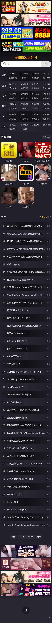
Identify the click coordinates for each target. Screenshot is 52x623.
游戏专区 (46, 73)
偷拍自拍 (24, 94)
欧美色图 (35, 104)
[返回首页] (48, 617)
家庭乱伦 (24, 114)
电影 (4, 95)
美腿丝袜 (12, 108)
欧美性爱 (46, 94)
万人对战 (35, 73)
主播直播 (35, 88)
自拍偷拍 (24, 84)
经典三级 (24, 98)
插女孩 (13, 124)
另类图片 (46, 108)
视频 (4, 85)
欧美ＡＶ (35, 84)
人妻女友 (35, 114)
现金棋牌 (35, 78)
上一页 (21, 537)
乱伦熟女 (35, 98)
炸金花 (24, 78)
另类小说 (24, 118)
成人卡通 (35, 94)
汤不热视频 (46, 124)
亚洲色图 (24, 104)
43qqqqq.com (26, 57)
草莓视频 (35, 124)
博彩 (4, 75)
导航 (4, 126)
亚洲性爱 (12, 94)
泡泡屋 (24, 129)
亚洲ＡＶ (12, 84)
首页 (13, 537)
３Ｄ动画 (46, 84)
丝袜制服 (24, 88)
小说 (4, 116)
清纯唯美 (24, 108)
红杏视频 (12, 129)
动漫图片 (46, 104)
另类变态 (46, 98)
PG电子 (13, 73)
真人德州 (24, 73)
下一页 (30, 537)
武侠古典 (46, 114)
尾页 (39, 537)
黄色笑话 (35, 118)
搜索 (46, 64)
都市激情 (12, 114)
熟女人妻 (12, 88)
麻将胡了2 (13, 78)
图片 (4, 106)
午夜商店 (24, 124)
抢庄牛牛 (46, 78)
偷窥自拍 (12, 104)
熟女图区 (35, 108)
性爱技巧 (46, 118)
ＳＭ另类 (46, 88)
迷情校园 (12, 118)
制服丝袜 (12, 98)
